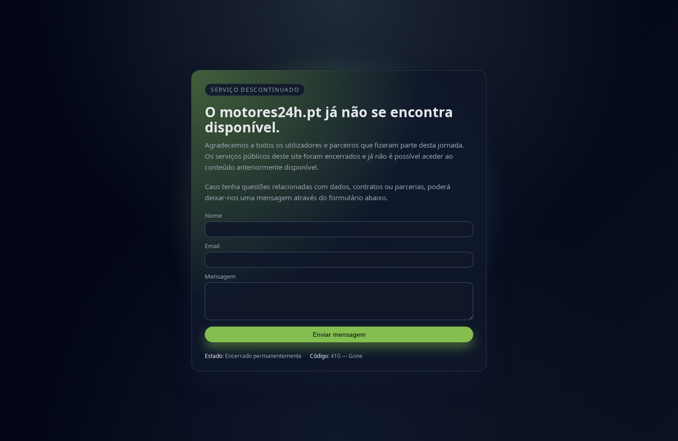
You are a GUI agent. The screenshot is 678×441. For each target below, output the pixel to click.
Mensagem (220, 276)
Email (212, 246)
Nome (213, 215)
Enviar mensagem (339, 334)
